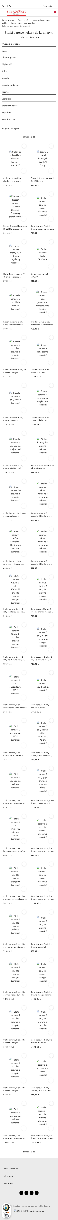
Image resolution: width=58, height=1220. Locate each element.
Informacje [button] (8, 1176)
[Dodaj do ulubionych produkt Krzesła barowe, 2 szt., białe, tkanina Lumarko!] (24, 290)
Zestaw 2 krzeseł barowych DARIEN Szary (42, 179)
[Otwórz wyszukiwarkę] (41, 12)
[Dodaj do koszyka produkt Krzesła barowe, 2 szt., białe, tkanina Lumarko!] (23, 314)
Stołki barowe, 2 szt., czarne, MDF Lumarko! (13, 754)
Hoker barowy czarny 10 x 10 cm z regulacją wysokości (14, 275)
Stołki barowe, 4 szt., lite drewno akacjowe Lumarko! (43, 1137)
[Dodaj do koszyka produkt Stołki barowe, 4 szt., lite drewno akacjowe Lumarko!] (50, 1128)
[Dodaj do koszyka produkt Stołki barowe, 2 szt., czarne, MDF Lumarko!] (23, 745)
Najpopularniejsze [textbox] (10, 128)
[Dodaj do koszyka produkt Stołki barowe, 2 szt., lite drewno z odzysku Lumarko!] (23, 1032)
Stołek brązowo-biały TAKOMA (40, 275)
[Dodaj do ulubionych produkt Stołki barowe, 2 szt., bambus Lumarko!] (51, 672)
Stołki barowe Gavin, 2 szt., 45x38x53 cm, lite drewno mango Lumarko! (14, 610)
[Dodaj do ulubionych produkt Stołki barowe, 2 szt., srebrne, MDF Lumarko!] (51, 1056)
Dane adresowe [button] (10, 1168)
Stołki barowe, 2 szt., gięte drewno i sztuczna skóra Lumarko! (42, 802)
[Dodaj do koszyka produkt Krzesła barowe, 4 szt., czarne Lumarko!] (50, 362)
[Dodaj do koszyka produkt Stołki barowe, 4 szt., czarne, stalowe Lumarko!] (23, 1128)
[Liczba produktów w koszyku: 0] (53, 12)
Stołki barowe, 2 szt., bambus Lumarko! (40, 706)
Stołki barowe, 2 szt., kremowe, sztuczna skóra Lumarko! (14, 850)
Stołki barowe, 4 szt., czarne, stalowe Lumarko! (14, 1137)
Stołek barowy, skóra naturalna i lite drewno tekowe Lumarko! (40, 514)
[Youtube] (32, 1193)
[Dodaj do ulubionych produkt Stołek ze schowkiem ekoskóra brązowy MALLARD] (24, 146)
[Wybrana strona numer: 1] (29, 137)
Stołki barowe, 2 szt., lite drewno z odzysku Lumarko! (14, 1041)
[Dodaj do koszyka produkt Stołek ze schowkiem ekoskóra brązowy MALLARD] (23, 170)
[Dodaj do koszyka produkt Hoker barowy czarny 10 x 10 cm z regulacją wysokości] (23, 266)
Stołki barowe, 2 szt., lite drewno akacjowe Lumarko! (43, 227)
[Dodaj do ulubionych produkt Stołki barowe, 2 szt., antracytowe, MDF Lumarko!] (24, 672)
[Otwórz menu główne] (3, 12)
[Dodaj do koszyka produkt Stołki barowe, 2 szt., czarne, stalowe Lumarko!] (23, 793)
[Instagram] (26, 1193)
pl (3, 5)
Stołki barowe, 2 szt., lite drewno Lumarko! (41, 945)
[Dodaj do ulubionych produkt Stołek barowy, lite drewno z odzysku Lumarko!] (24, 481)
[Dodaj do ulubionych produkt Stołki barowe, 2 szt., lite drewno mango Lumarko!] (24, 960)
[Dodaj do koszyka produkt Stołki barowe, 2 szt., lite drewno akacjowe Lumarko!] (50, 218)
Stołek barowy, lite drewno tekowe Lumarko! (42, 467)
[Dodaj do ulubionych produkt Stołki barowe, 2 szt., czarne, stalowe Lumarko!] (24, 768)
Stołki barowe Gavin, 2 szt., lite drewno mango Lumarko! (41, 610)
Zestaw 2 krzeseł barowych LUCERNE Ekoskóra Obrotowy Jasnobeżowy (15, 227)
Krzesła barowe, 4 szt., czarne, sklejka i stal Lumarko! (40, 419)
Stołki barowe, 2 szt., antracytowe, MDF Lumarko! (15, 706)
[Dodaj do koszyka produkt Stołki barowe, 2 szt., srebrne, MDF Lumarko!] (50, 1080)
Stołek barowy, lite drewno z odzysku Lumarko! (14, 514)
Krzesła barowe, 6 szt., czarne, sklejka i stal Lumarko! (13, 467)
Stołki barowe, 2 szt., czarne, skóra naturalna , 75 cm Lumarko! (43, 754)
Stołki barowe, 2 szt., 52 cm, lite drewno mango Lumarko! (41, 658)
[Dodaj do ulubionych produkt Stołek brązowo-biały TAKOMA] (51, 242)
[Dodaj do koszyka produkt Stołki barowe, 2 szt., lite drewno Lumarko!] (50, 936)
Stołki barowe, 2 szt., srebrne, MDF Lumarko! (41, 1089)
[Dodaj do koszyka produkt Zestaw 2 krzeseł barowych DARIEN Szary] (50, 170)
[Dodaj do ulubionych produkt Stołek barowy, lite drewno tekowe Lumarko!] (51, 433)
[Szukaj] (55, 44)
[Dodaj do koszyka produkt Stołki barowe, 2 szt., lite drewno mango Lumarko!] (23, 984)
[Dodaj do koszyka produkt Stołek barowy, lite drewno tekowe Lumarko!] (50, 458)
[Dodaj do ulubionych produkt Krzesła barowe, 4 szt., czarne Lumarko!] (51, 337)
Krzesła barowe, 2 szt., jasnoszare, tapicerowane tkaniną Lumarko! (42, 323)
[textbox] (25, 51)
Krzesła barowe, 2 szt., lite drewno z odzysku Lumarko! (14, 371)
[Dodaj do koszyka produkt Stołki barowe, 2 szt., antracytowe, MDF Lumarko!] (23, 697)
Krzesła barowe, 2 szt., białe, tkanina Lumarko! (13, 323)
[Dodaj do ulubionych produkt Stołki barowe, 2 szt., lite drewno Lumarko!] (51, 912)
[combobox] (29, 51)
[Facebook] (21, 1193)
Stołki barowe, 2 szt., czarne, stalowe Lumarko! (14, 802)
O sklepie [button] (8, 1183)
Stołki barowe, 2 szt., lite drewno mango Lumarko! (14, 993)
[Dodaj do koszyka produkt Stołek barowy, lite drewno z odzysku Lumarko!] (23, 505)
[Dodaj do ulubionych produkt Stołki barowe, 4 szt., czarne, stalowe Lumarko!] (24, 1103)
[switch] (6, 1215)
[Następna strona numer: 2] (44, 137)
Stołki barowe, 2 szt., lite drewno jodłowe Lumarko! (14, 945)
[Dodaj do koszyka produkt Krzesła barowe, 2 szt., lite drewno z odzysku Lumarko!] (23, 362)
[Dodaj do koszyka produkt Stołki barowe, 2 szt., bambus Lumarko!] (50, 697)
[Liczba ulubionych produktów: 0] (47, 12)
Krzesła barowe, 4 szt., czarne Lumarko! (40, 371)
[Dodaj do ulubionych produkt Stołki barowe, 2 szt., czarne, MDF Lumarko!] (24, 720)
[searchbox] (29, 57)
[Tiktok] (37, 1193)
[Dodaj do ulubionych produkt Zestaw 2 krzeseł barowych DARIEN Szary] (51, 146)
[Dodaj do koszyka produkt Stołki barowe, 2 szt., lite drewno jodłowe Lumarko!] (23, 936)
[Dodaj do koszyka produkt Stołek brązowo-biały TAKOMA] (50, 266)
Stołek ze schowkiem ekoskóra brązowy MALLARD (12, 179)
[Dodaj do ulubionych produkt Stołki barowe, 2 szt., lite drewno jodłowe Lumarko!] (24, 912)
